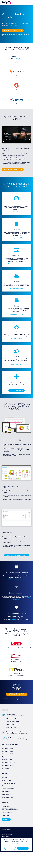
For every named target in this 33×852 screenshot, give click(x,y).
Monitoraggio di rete (16, 212)
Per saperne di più (16, 390)
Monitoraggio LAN (16, 338)
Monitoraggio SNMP (16, 364)
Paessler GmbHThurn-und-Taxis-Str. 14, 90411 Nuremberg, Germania (10, 808)
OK (23, 848)
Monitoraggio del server (16, 314)
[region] (16, 844)
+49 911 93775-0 (6, 816)
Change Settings (6, 836)
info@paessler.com (7, 813)
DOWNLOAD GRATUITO (13, 30)
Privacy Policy (18, 843)
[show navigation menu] (30, 2)
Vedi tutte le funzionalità (16, 555)
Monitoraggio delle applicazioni (16, 264)
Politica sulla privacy (7, 834)
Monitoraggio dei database (16, 238)
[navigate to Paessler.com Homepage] (6, 2)
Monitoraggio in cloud (16, 288)
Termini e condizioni (6, 832)
